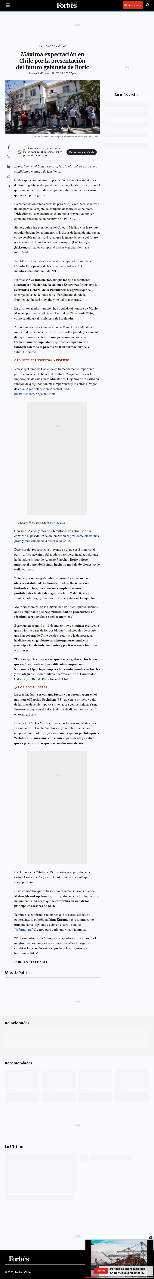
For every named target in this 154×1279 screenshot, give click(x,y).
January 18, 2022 (56, 522)
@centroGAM (59, 388)
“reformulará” (24, 929)
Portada (45, 45)
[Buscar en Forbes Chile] (147, 5)
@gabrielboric (35, 388)
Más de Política (19, 973)
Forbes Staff (36, 73)
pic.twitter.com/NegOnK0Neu (34, 393)
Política (60, 45)
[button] (150, 1237)
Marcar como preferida (81, 152)
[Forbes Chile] (67, 5)
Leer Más (101, 1270)
